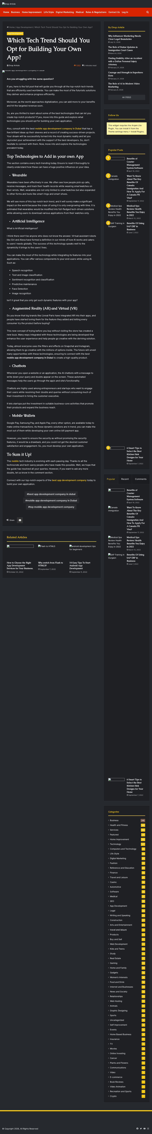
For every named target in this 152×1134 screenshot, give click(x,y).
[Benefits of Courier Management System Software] (116, 162)
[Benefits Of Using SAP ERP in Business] (116, 333)
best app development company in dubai (51, 494)
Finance (114, 872)
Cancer (113, 1058)
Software (114, 891)
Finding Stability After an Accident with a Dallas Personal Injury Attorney (125, 61)
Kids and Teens (117, 949)
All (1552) (126, 97)
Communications (118, 1067)
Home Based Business (120, 1034)
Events (113, 1029)
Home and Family (118, 968)
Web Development (119, 944)
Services (114, 830)
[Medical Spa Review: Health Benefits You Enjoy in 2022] (116, 210)
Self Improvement (118, 1025)
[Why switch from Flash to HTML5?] (51, 552)
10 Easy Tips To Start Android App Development (79, 565)
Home (6, 12)
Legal (112, 910)
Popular (111, 479)
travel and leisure (118, 929)
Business (15, 12)
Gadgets (114, 972)
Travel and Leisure (119, 877)
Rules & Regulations (96, 12)
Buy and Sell (116, 939)
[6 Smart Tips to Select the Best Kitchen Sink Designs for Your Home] (116, 452)
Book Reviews (116, 1082)
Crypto (113, 1096)
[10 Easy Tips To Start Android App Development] (82, 552)
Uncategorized (117, 1020)
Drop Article (14, 65)
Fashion (113, 863)
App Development (24, 27)
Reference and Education (122, 868)
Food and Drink (117, 982)
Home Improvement (32, 12)
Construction (116, 920)
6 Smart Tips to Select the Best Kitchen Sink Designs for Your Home (135, 454)
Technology (115, 844)
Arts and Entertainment (121, 925)
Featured (114, 834)
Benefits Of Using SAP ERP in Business (135, 226)
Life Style (49, 12)
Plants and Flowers (119, 1063)
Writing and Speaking (120, 915)
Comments (141, 479)
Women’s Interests (119, 977)
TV (111, 1044)
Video (112, 1072)
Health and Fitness (119, 825)
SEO (112, 901)
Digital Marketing (65, 12)
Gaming (113, 963)
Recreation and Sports (120, 1091)
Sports (113, 1015)
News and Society (118, 991)
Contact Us (114, 12)
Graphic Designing (118, 1010)
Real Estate (115, 958)
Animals (113, 1006)
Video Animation (117, 1086)
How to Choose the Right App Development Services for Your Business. (20, 565)
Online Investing (117, 1053)
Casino (113, 882)
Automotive (115, 887)
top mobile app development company (52, 506)
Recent (125, 479)
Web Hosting (116, 1001)
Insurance (114, 1039)
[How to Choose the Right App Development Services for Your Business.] (20, 552)
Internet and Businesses (121, 987)
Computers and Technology (123, 849)
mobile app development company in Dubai (52, 500)
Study (113, 953)
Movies (113, 1048)
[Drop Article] (9, 3)
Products (114, 934)
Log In (125, 12)
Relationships (116, 996)
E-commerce (116, 1077)
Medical (80, 12)
